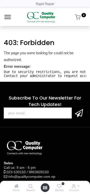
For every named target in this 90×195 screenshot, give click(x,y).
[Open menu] (45, 188)
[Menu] (7, 17)
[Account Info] (73, 186)
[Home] (16, 186)
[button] (79, 113)
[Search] (30, 186)
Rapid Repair (45, 4)
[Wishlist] (59, 186)
